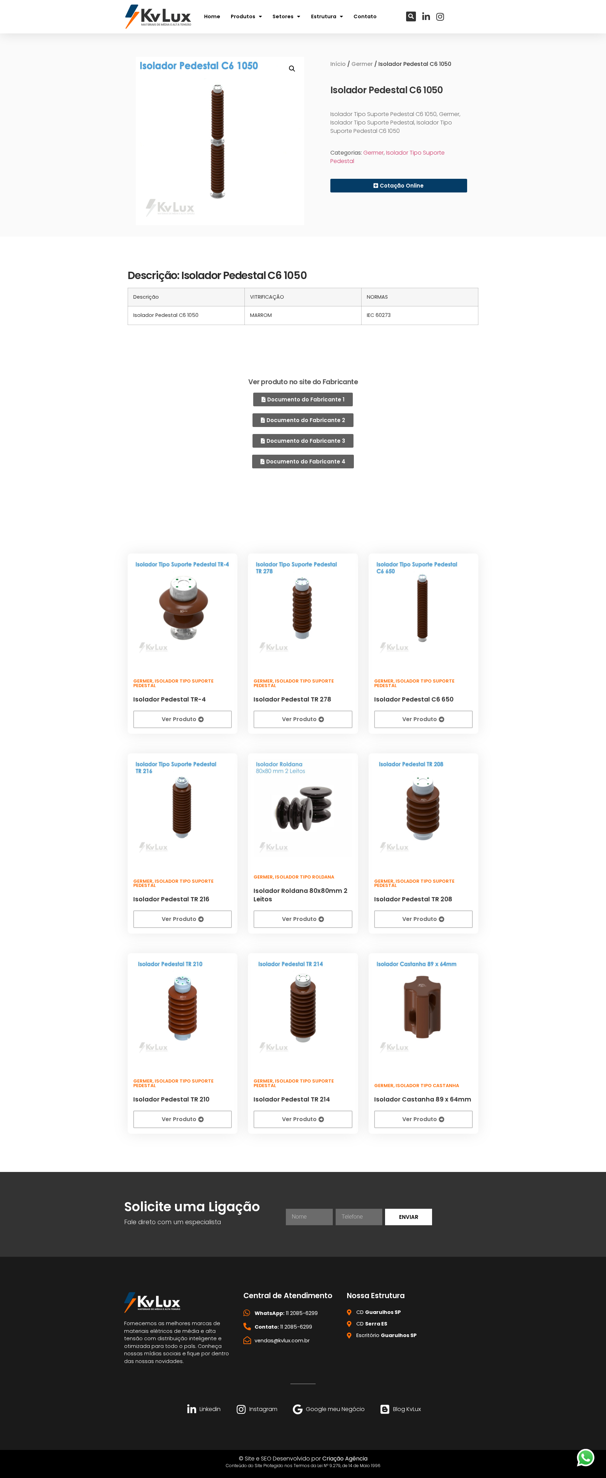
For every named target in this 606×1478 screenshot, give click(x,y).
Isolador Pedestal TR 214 (292, 1099)
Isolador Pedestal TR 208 (413, 899)
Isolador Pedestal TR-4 (169, 699)
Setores (283, 16)
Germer (362, 64)
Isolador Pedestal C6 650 (413, 699)
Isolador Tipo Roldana (304, 877)
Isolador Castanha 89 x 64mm (422, 1099)
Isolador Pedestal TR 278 (292, 699)
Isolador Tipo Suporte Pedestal (173, 683)
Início (338, 64)
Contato (365, 16)
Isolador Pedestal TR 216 (171, 899)
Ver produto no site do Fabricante (303, 382)
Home (212, 16)
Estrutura (323, 16)
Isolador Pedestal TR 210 (171, 1099)
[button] (411, 16)
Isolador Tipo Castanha (427, 1086)
